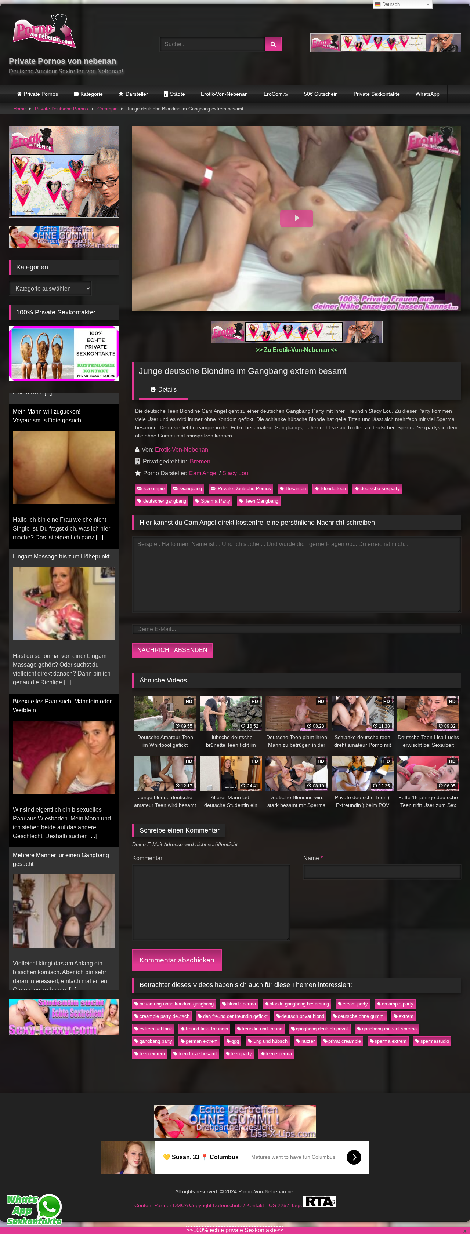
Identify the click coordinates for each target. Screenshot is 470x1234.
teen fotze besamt (197, 1053)
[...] (99, 527)
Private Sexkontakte (377, 94)
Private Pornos (41, 94)
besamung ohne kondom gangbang (177, 1004)
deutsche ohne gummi (361, 1016)
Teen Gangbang (261, 501)
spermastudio (434, 1041)
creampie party (397, 1004)
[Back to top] (447, 1212)
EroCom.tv (276, 94)
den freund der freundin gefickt (235, 1016)
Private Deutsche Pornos (61, 109)
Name (313, 858)
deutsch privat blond (302, 1016)
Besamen (296, 488)
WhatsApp (428, 94)
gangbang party (156, 1041)
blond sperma (241, 1004)
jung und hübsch (270, 1041)
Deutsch (390, 4)
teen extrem (152, 1053)
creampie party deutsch (164, 1016)
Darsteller (137, 94)
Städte (177, 94)
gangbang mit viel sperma (389, 1028)
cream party (355, 1004)
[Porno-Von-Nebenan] (44, 32)
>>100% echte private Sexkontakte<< (235, 1230)
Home (19, 109)
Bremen (200, 461)
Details (167, 389)
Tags (297, 1205)
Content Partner (153, 1205)
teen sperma (278, 1053)
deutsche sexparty (380, 488)
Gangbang (191, 488)
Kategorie (91, 94)
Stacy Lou (235, 473)
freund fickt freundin (207, 1028)
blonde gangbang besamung (299, 1004)
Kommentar (147, 858)
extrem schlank (156, 1028)
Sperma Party (215, 501)
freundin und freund (262, 1028)
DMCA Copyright (193, 1205)
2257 (284, 1205)
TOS (271, 1205)
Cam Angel (203, 473)
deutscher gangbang (164, 501)
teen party (241, 1053)
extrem (406, 1016)
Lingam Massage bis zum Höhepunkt (61, 546)
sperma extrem (390, 1041)
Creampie (107, 109)
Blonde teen (333, 488)
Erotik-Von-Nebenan (224, 94)
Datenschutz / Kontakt (239, 1205)
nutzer (308, 1041)
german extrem (202, 1041)
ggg (235, 1041)
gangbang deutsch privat (322, 1028)
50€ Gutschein (321, 94)
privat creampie (344, 1041)
